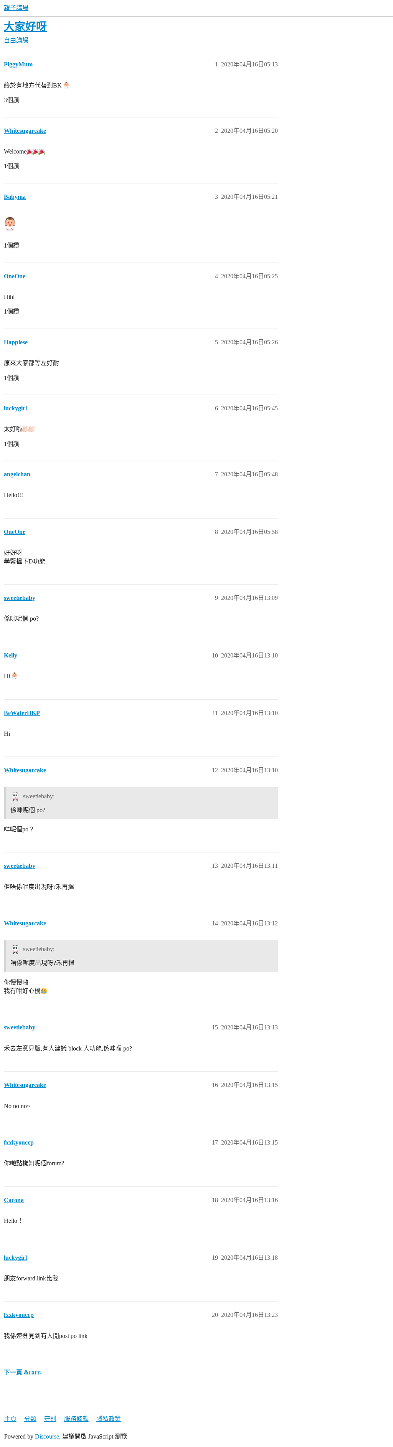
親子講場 (16, 8)
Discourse (47, 1436)
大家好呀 (25, 27)
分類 (30, 1419)
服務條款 (76, 1419)
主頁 (10, 1419)
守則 (50, 1419)
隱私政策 (108, 1419)
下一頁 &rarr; (23, 1372)
